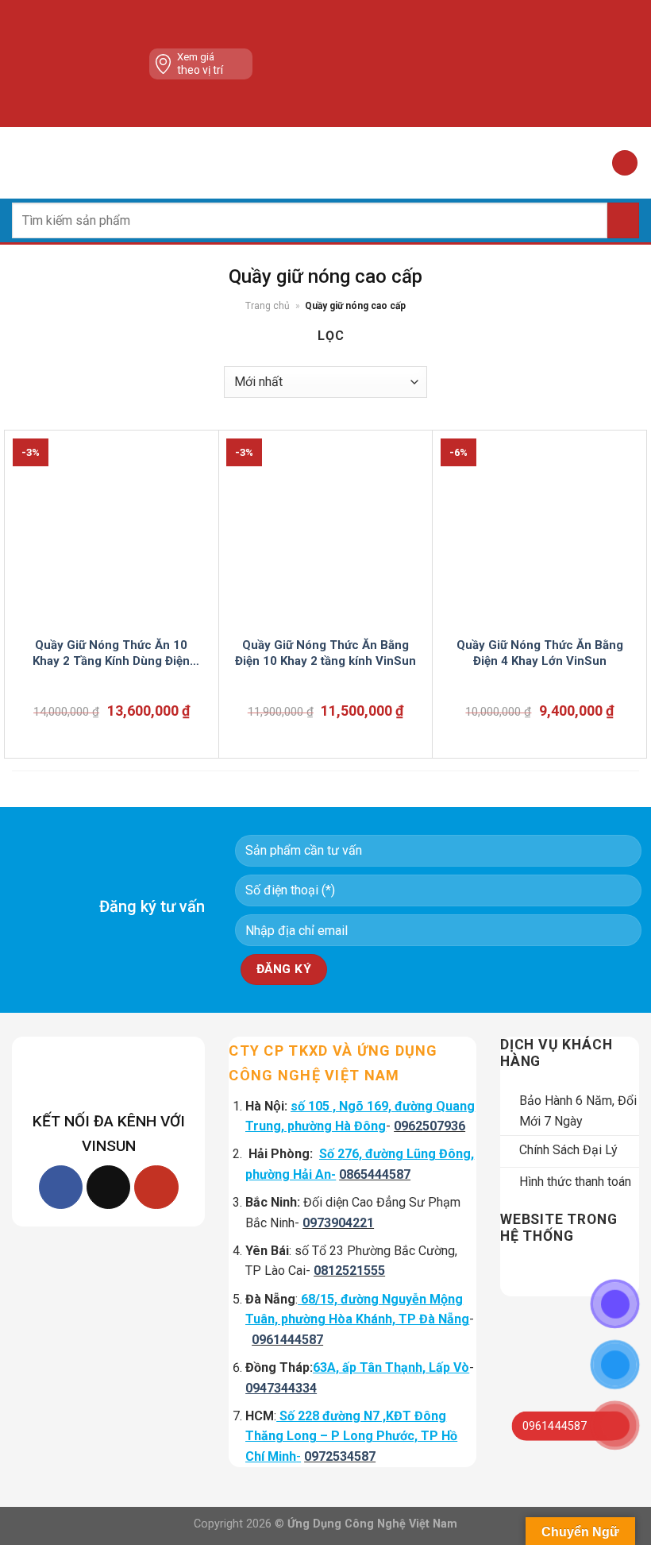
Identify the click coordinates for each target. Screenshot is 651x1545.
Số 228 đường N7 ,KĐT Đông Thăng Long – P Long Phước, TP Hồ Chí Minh (351, 1436)
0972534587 (340, 1456)
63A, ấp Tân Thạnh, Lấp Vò (391, 1367)
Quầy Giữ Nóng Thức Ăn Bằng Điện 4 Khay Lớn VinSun (539, 653)
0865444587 (374, 1174)
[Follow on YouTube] (156, 1187)
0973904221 (338, 1222)
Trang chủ (267, 305)
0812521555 (349, 1270)
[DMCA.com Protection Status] (391, 63)
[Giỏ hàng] (625, 163)
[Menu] (21, 162)
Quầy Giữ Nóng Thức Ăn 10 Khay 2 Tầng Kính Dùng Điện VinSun (111, 653)
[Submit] (623, 220)
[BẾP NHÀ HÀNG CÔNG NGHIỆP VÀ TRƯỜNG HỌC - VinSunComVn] (325, 163)
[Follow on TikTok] (108, 1187)
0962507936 (429, 1126)
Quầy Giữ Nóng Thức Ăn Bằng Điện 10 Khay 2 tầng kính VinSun (325, 653)
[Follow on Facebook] (61, 1187)
